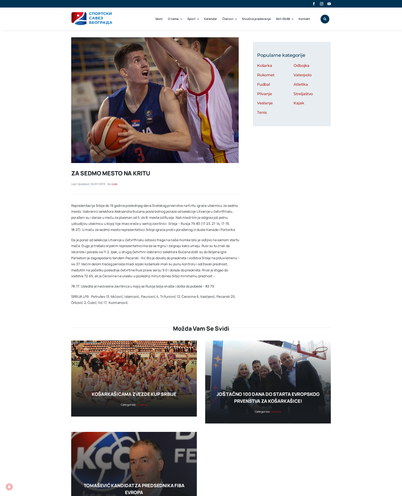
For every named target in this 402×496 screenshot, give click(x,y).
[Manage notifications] (9, 486)
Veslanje (265, 103)
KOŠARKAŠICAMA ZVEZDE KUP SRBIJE (134, 394)
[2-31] (155, 39)
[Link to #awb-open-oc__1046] (325, 19)
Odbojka (301, 65)
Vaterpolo (302, 75)
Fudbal (263, 84)
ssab (114, 184)
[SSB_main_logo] (92, 13)
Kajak (299, 103)
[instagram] (321, 3)
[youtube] (329, 3)
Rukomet (265, 75)
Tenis (262, 112)
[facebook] (314, 3)
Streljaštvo (303, 94)
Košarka (264, 65)
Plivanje (264, 94)
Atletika (301, 84)
